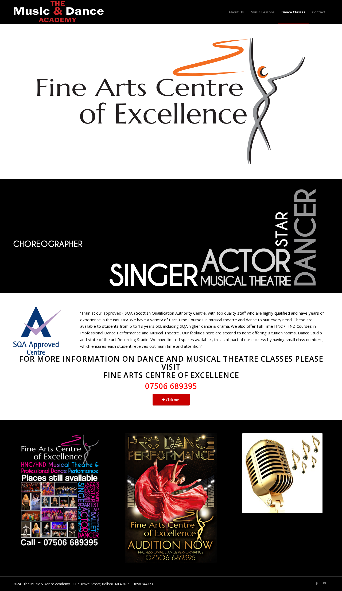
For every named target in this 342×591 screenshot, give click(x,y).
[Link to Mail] (325, 583)
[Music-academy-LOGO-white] (58, 12)
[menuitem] (236, 12)
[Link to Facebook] (317, 583)
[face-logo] (171, 101)
